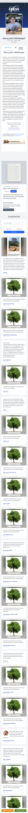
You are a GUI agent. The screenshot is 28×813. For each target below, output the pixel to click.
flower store (18, 135)
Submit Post (14, 232)
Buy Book (14, 191)
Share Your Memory (8, 209)
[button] (14, 247)
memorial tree (19, 134)
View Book (6, 191)
